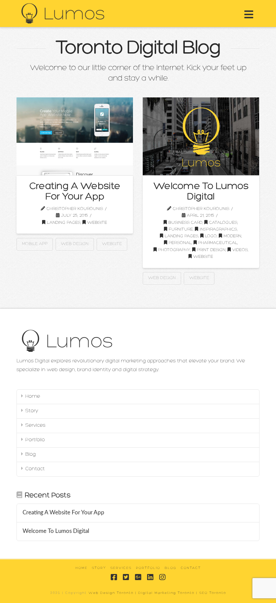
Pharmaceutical (217, 243)
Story (31, 411)
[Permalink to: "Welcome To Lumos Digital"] (201, 136)
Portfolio (35, 440)
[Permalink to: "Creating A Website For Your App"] (74, 136)
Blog (30, 454)
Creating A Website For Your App (74, 192)
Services (35, 425)
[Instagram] (162, 577)
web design (75, 244)
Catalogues (222, 222)
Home (32, 396)
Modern (231, 236)
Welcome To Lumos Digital (200, 192)
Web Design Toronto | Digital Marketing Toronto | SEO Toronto (157, 593)
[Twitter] (126, 577)
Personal (179, 243)
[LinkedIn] (150, 577)
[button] (249, 15)
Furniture (180, 229)
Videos (239, 250)
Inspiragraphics (217, 229)
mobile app (34, 244)
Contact (35, 469)
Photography (173, 250)
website (112, 244)
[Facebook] (114, 577)
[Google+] (138, 577)
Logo (210, 236)
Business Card (184, 222)
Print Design (211, 250)
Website (96, 222)
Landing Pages (62, 222)
